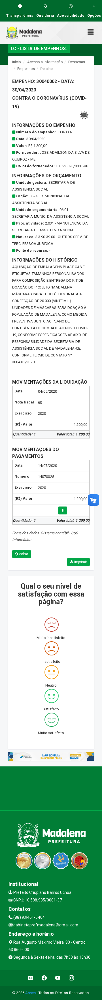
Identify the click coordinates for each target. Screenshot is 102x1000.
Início (16, 62)
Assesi (31, 993)
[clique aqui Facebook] (44, 978)
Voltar (23, 554)
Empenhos (26, 69)
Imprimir (80, 562)
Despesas (76, 62)
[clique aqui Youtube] (58, 978)
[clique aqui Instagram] (71, 978)
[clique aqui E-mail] (31, 978)
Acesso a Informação (45, 62)
